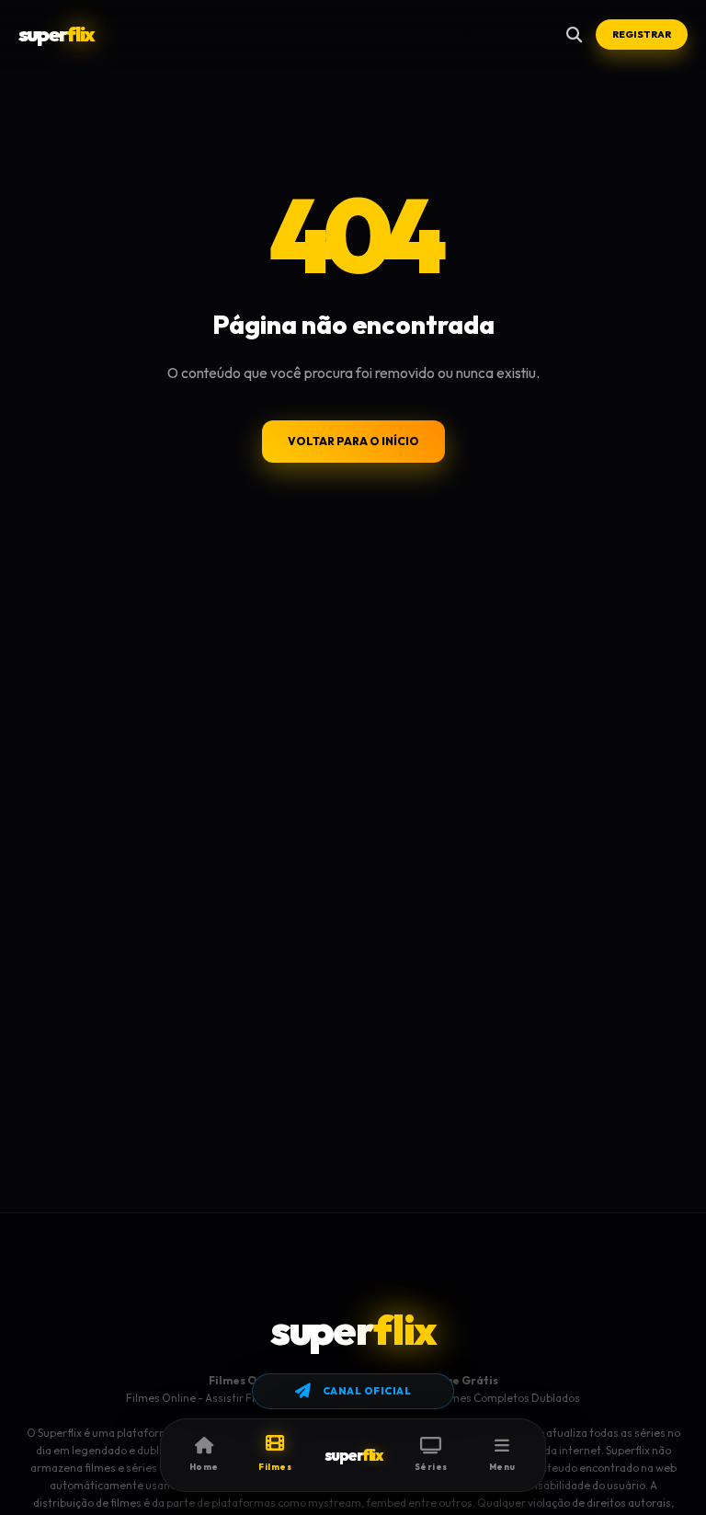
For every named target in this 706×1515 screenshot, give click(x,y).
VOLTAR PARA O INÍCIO (353, 441)
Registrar (641, 34)
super (56, 34)
